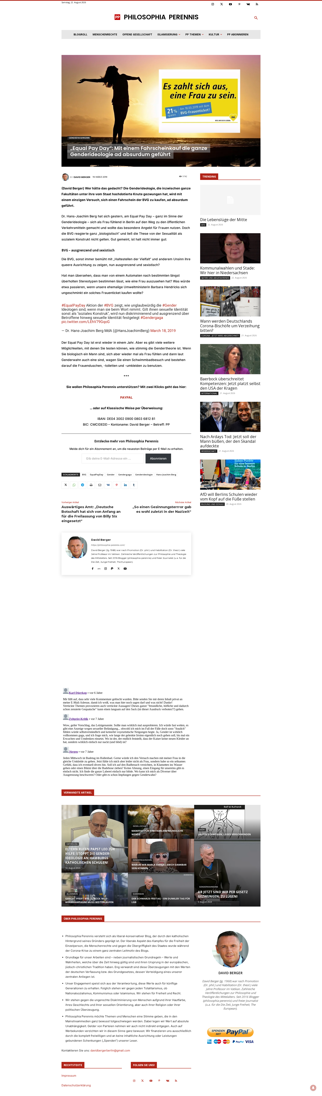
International (209, 393)
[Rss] (257, 4)
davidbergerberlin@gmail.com (110, 1050)
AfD (203, 224)
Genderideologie (144, 474)
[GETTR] (99, 567)
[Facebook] (92, 567)
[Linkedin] (125, 485)
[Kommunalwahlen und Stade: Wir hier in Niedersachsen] (230, 248)
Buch (202, 830)
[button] (256, 18)
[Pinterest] (239, 4)
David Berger (82, 177)
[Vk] (248, 4)
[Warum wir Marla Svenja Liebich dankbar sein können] (161, 859)
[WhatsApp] (74, 485)
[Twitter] (221, 4)
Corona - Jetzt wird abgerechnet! (220, 335)
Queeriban (138, 894)
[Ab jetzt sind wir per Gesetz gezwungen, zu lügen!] (227, 873)
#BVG (108, 305)
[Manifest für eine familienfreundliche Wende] (161, 825)
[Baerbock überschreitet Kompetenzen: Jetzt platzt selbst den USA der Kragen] (230, 359)
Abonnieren (158, 458)
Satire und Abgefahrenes (215, 277)
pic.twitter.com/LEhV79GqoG (85, 321)
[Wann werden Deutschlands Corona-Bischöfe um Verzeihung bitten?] (230, 301)
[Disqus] (126, 632)
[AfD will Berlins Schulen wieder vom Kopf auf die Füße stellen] (230, 475)
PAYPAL (126, 397)
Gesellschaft (140, 826)
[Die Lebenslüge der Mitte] (230, 200)
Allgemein (72, 894)
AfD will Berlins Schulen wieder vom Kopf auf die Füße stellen (228, 497)
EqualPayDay (96, 474)
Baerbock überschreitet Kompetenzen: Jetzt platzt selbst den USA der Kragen (230, 383)
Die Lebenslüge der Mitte (223, 219)
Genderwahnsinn (79, 138)
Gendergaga (125, 474)
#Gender (169, 305)
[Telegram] (82, 485)
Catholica (72, 844)
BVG (84, 474)
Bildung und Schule (212, 504)
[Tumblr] (134, 485)
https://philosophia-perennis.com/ (108, 545)
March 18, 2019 (163, 330)
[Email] (99, 485)
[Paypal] (112, 567)
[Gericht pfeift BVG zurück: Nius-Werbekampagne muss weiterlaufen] (94, 893)
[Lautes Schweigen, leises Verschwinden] (227, 824)
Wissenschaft (208, 451)
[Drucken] (91, 485)
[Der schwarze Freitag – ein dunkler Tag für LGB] (161, 893)
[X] (65, 485)
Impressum (68, 1075)
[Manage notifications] (313, 1088)
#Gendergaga (152, 317)
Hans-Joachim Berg (166, 474)
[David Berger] (65, 177)
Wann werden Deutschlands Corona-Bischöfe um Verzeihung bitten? (230, 326)
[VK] (108, 485)
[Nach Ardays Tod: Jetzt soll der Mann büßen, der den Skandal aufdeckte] (230, 417)
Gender (111, 474)
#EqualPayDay (73, 305)
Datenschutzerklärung (76, 1085)
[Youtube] (230, 4)
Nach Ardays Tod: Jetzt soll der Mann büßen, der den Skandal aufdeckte (228, 441)
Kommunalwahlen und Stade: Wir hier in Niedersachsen (227, 270)
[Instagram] (212, 4)
